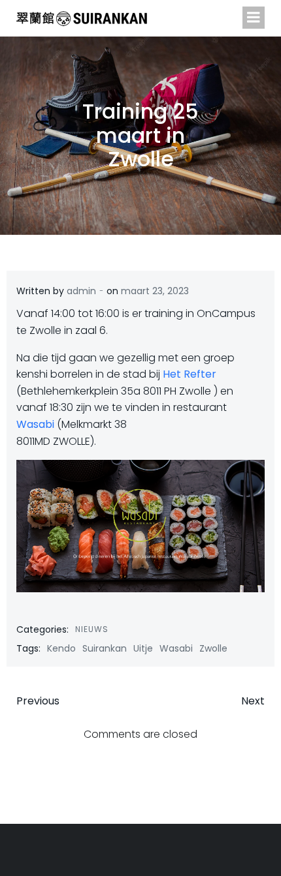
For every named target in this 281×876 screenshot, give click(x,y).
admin (81, 290)
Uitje (143, 648)
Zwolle (213, 648)
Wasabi (35, 424)
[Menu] (253, 18)
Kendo (61, 648)
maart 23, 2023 (155, 290)
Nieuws (91, 629)
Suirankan (104, 648)
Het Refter (189, 374)
